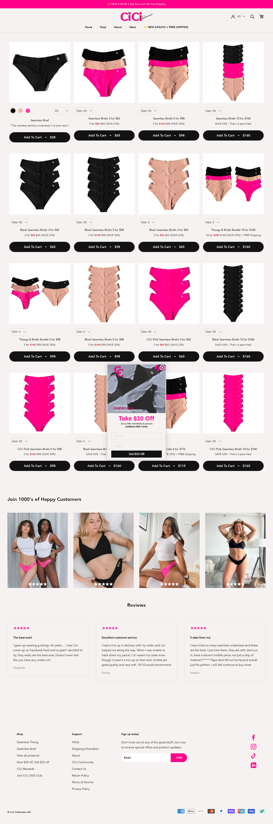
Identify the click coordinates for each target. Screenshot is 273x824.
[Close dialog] (162, 367)
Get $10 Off (136, 454)
